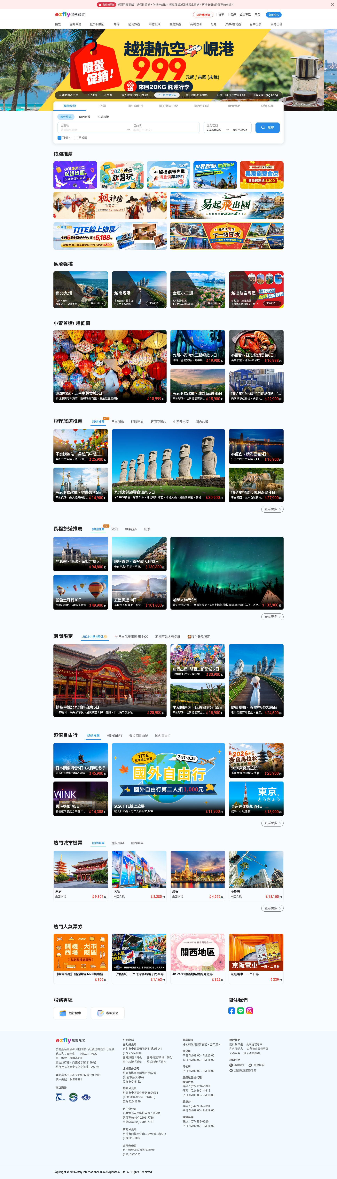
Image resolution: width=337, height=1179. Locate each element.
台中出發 (256, 24)
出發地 (65, 125)
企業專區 (245, 14)
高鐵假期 (196, 24)
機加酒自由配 (168, 106)
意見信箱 (259, 1065)
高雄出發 (276, 24)
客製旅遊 (112, 1013)
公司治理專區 (254, 1044)
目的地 (137, 125)
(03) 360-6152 (132, 1081)
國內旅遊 (84, 116)
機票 (103, 106)
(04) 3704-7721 (144, 1121)
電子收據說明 (251, 1053)
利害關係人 (236, 1048)
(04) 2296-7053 (200, 1106)
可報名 (66, 137)
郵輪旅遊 (103, 116)
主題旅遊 (175, 24)
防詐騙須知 (203, 14)
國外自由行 (97, 24)
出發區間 (212, 125)
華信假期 (155, 24)
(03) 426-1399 (132, 1101)
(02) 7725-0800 (132, 1053)
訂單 (221, 14)
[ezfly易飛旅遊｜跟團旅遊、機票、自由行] (70, 15)
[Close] (332, 4)
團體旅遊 (70, 106)
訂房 (213, 24)
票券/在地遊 (233, 24)
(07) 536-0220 (199, 1121)
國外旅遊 (65, 116)
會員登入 (273, 14)
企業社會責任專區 (258, 1048)
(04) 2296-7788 (144, 1117)
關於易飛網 (236, 1044)
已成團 (83, 137)
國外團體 (75, 24)
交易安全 (234, 1053)
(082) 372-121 (132, 1154)
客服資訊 (239, 1065)
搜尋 (271, 127)
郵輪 (117, 24)
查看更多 (271, 509)
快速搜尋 (267, 106)
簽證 (233, 14)
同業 (257, 14)
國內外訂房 (201, 106)
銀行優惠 (75, 1013)
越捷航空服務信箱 (245, 1070)
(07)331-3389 (131, 1138)
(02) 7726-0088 (200, 1086)
